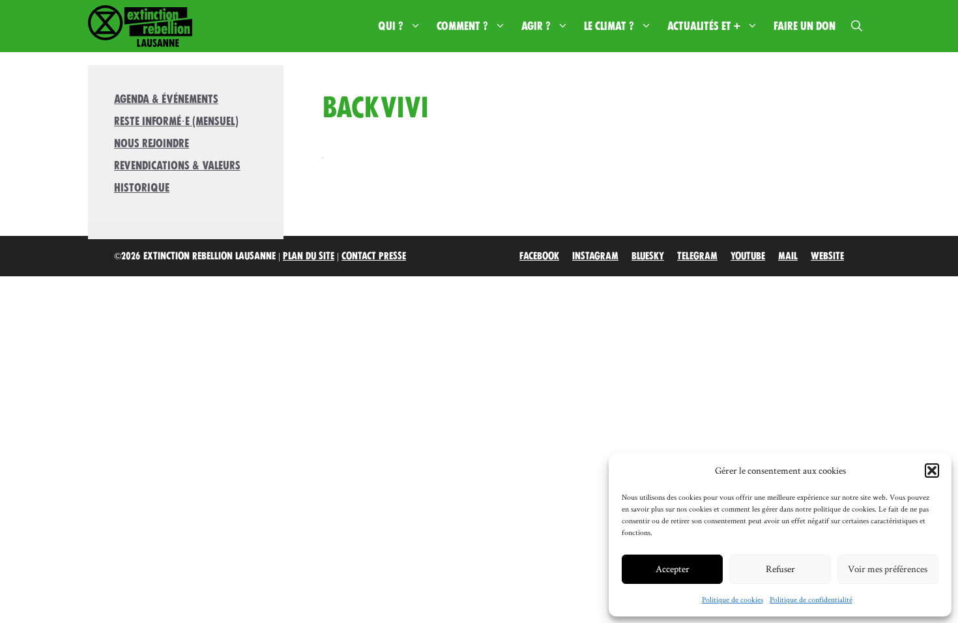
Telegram (697, 256)
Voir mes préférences (887, 568)
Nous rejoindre (151, 143)
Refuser (780, 568)
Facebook (539, 256)
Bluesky (647, 256)
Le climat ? (609, 26)
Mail (788, 256)
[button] (931, 470)
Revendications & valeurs (177, 165)
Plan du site (308, 256)
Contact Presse (373, 256)
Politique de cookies (732, 599)
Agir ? (536, 26)
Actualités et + (703, 26)
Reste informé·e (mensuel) (176, 121)
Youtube (748, 256)
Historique (141, 187)
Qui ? (390, 26)
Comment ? (462, 26)
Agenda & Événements (166, 99)
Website (827, 256)
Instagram (595, 256)
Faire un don (804, 26)
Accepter (672, 568)
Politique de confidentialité (811, 599)
